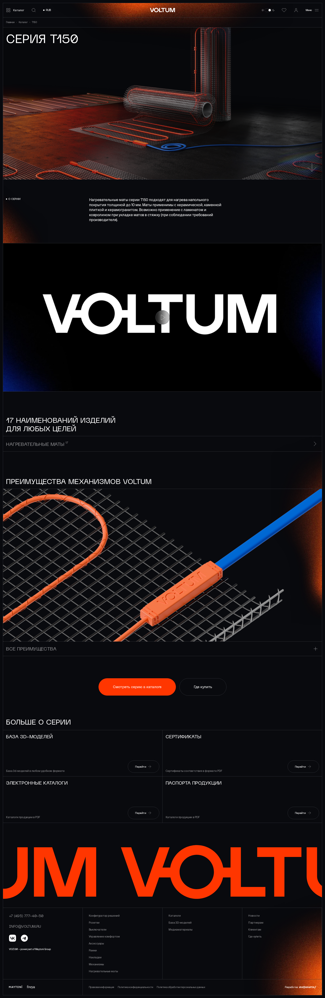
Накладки (95, 957)
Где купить (255, 936)
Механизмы (96, 964)
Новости (253, 915)
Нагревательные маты (103, 971)
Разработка (291, 987)
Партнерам (255, 922)
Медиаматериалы (180, 929)
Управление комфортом (104, 936)
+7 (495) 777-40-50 (26, 916)
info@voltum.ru (25, 926)
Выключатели (97, 929)
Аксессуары (96, 943)
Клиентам (254, 929)
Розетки (94, 922)
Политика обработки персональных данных (181, 987)
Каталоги (174, 915)
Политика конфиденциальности (135, 987)
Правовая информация (101, 987)
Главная (10, 22)
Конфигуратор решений (104, 915)
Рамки (93, 950)
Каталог (23, 22)
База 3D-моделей (180, 922)
